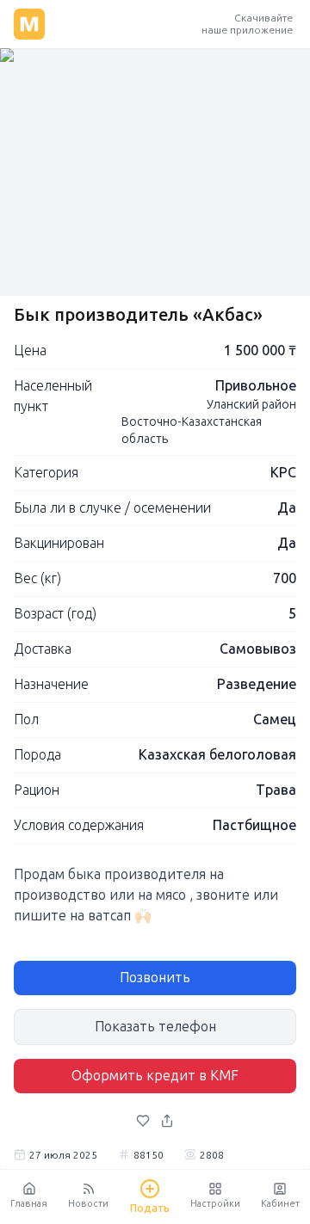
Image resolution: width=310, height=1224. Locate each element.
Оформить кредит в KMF (155, 1075)
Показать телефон (155, 1026)
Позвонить (155, 977)
